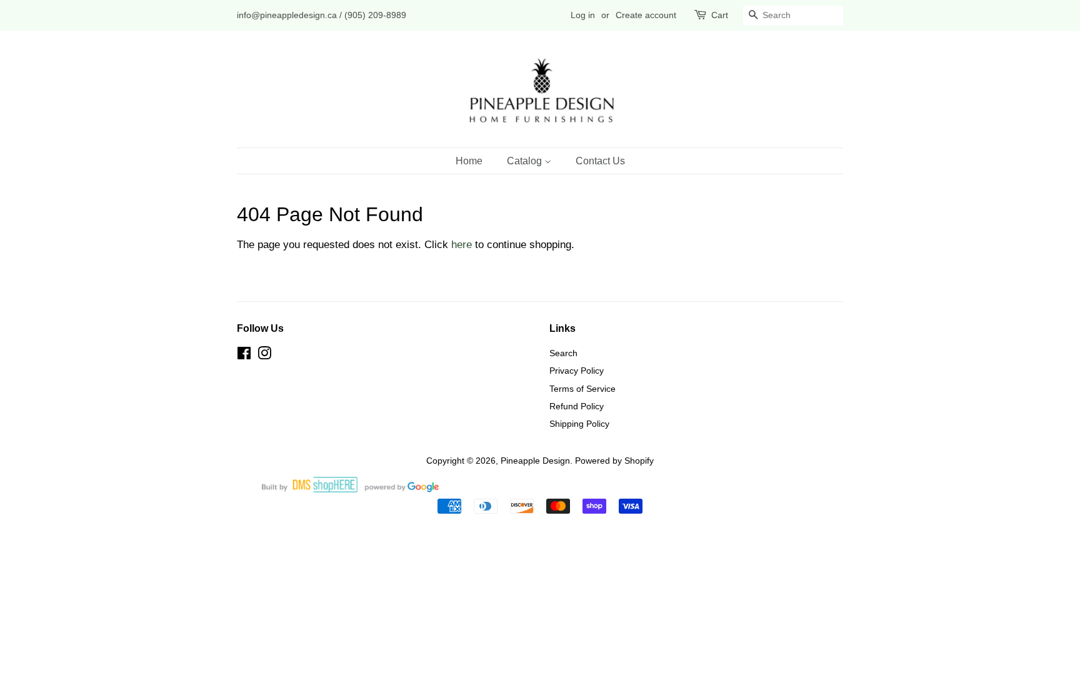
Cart (719, 15)
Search (563, 353)
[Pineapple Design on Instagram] (264, 356)
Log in (583, 15)
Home (469, 161)
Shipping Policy (579, 424)
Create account (646, 15)
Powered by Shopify (614, 461)
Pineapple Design (535, 461)
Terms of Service (582, 389)
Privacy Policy (576, 371)
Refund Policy (576, 406)
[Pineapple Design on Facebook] (244, 356)
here (461, 245)
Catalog (525, 161)
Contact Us (600, 161)
